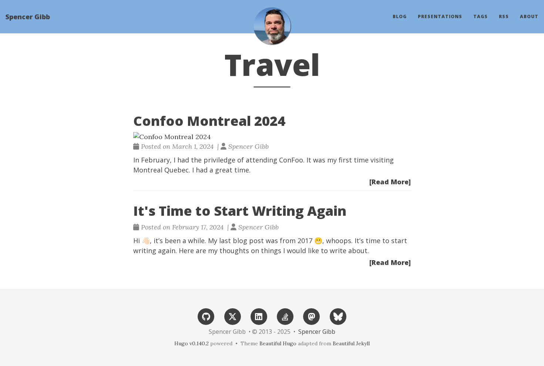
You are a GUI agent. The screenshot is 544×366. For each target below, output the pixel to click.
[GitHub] (206, 316)
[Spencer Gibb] (272, 25)
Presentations (440, 16)
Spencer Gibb (28, 16)
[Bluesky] (338, 316)
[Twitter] (232, 316)
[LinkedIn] (258, 316)
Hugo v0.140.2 (191, 343)
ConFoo (291, 159)
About (529, 16)
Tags (480, 16)
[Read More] (390, 181)
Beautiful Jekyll (351, 343)
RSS (504, 16)
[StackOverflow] (285, 316)
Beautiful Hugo (277, 343)
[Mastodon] (311, 316)
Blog (400, 16)
